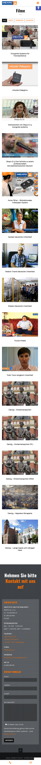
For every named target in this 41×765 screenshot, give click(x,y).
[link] (38, 7)
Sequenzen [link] (29, 20)
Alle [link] (4, 20)
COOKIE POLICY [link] (29, 758)
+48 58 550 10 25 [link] (10, 637)
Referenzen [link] (19, 20)
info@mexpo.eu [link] (9, 650)
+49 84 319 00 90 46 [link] (11, 639)
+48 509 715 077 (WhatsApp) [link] (14, 642)
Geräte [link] (11, 20)
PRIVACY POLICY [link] (10, 734)
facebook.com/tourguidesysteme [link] (15, 657)
